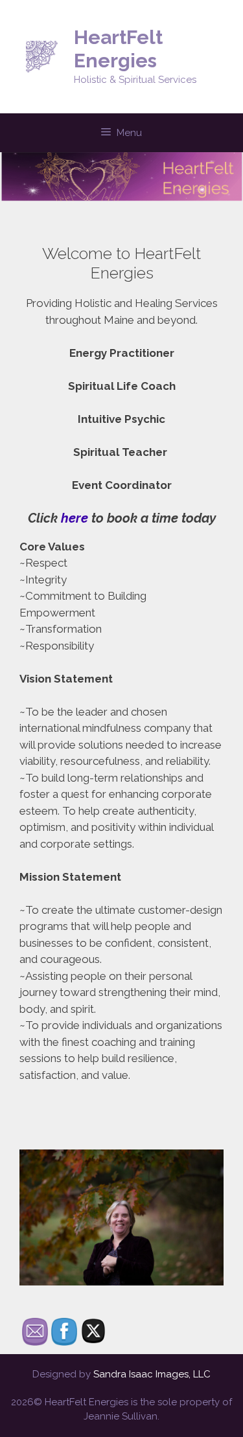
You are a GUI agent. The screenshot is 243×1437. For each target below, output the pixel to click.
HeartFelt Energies (118, 49)
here (73, 518)
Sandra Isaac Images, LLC (152, 1374)
